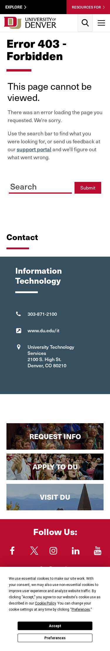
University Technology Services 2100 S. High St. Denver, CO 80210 (51, 355)
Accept (55, 626)
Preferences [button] (81, 609)
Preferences (55, 638)
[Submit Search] (62, 186)
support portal (34, 149)
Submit (87, 188)
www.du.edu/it (43, 330)
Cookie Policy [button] (45, 603)
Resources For (86, 7)
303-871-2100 (42, 313)
